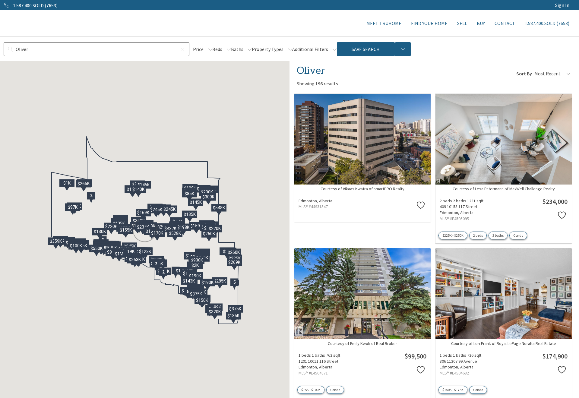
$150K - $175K (453, 389)
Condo (518, 235)
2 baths (498, 235)
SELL (462, 23)
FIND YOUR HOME (429, 23)
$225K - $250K (453, 235)
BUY (481, 23)
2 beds (478, 235)
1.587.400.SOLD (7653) (547, 23)
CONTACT (505, 23)
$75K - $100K (311, 389)
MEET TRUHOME (383, 23)
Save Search (366, 49)
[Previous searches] (403, 49)
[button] (91, 197)
